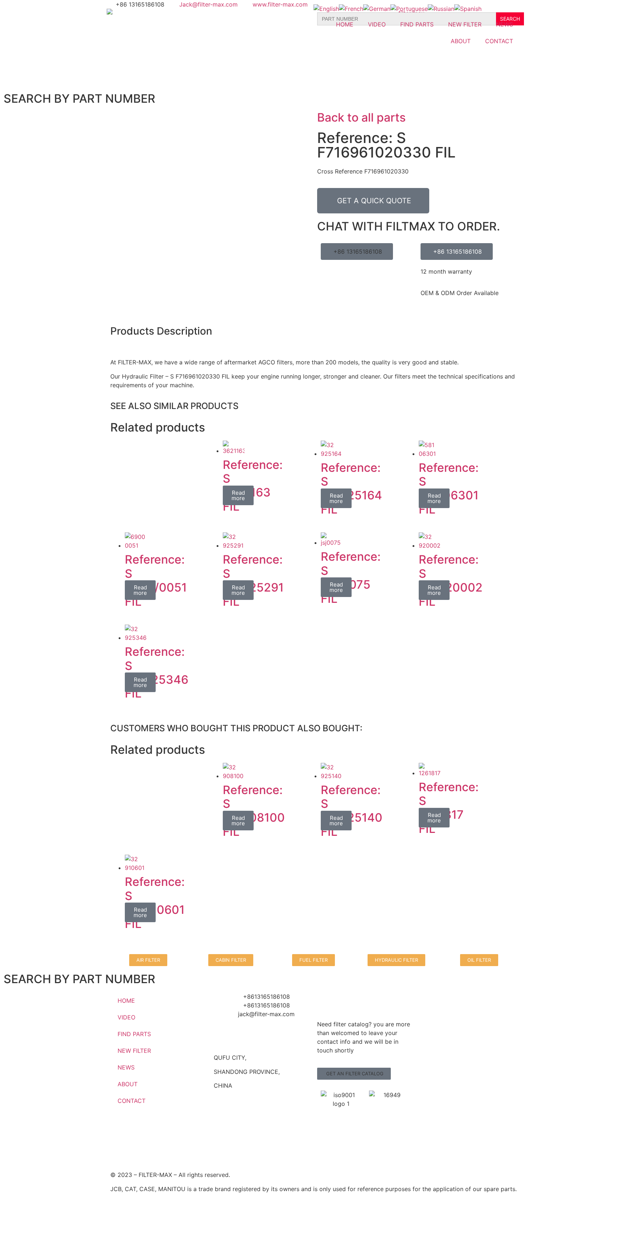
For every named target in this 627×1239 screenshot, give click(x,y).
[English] (326, 8)
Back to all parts (361, 117)
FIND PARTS (417, 24)
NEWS (504, 24)
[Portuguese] (409, 8)
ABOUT (461, 41)
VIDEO (377, 24)
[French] (351, 8)
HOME (344, 24)
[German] (376, 8)
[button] (354, 1074)
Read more (238, 495)
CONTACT (499, 41)
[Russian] (441, 8)
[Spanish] (467, 8)
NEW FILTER (464, 24)
